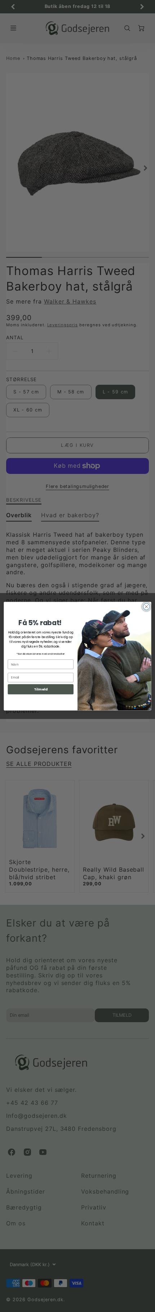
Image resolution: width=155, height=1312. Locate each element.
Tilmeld (40, 689)
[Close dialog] (146, 606)
